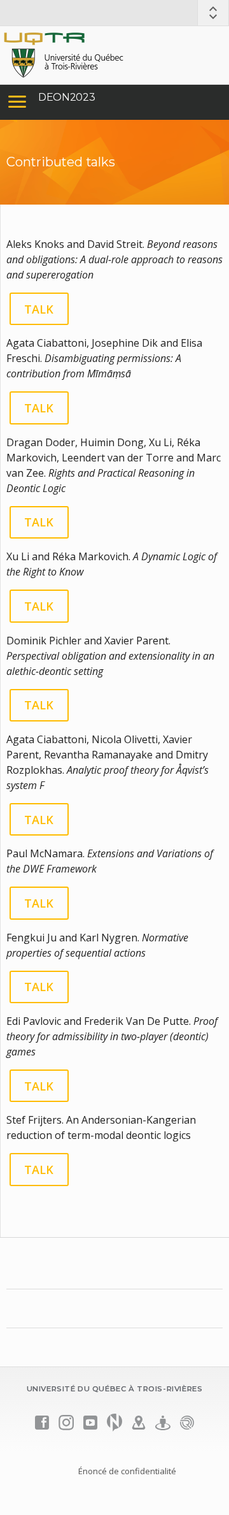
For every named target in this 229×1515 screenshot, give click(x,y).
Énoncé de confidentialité (127, 1471)
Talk (38, 309)
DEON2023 (66, 97)
